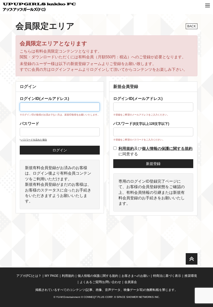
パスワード (29, 123)
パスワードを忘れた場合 (34, 139)
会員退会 (130, 282)
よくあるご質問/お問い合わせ (100, 282)
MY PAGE (51, 276)
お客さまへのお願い (136, 276)
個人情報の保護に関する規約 (98, 276)
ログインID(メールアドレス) (44, 98)
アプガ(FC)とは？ (28, 276)
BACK (191, 26)
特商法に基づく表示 (167, 276)
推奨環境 (190, 276)
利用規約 (68, 276)
